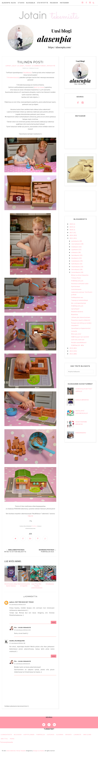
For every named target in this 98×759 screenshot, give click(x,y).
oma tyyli (4, 739)
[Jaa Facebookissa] (23, 538)
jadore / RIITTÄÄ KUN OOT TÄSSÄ (21, 602)
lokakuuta (75, 247)
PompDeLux (40, 734)
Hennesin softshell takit (79, 283)
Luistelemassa (76, 289)
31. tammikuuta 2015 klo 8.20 (22, 663)
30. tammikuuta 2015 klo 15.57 (17, 604)
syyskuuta (75, 249)
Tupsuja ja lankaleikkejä (79, 300)
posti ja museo (39, 87)
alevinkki (59, 734)
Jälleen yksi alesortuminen (80, 317)
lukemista (77, 734)
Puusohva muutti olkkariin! (80, 320)
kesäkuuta (75, 258)
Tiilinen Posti (76, 278)
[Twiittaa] (15, 538)
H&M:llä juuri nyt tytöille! (80, 337)
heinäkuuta (75, 255)
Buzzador (18, 734)
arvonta (68, 734)
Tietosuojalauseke (6, 742)
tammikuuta (75, 272)
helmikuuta (75, 269)
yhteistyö (51, 66)
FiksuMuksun (27, 72)
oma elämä (87, 734)
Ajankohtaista (6, 734)
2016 (71, 235)
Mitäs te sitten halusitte (79, 275)
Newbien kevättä (77, 312)
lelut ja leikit (18, 66)
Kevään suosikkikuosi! (78, 342)
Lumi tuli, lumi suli (77, 340)
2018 (71, 230)
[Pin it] (37, 538)
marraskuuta (76, 244)
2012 (71, 354)
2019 (71, 227)
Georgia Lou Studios (39, 751)
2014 (71, 348)
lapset (8, 66)
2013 (71, 351)
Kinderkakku (81, 433)
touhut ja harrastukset (35, 66)
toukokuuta (75, 261)
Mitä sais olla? (76, 334)
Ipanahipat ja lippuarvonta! (80, 328)
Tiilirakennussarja (13, 77)
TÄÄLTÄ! (30, 516)
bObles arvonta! (82, 400)
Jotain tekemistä (11, 751)
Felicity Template (21, 751)
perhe (12, 739)
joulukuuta (75, 241)
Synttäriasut (75, 286)
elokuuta (74, 252)
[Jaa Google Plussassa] (30, 538)
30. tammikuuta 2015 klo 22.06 (22, 630)
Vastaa (53, 622)
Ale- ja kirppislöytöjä (78, 303)
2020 (71, 224)
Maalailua (74, 314)
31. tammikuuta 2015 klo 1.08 (17, 643)
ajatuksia (50, 734)
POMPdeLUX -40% (77, 345)
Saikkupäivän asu (77, 297)
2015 (71, 238)
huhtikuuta (75, 264)
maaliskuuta (75, 267)
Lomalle (74, 331)
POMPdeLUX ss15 (77, 281)
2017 (71, 232)
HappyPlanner (29, 734)
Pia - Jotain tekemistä (22, 627)
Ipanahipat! (75, 309)
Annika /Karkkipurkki (17, 641)
